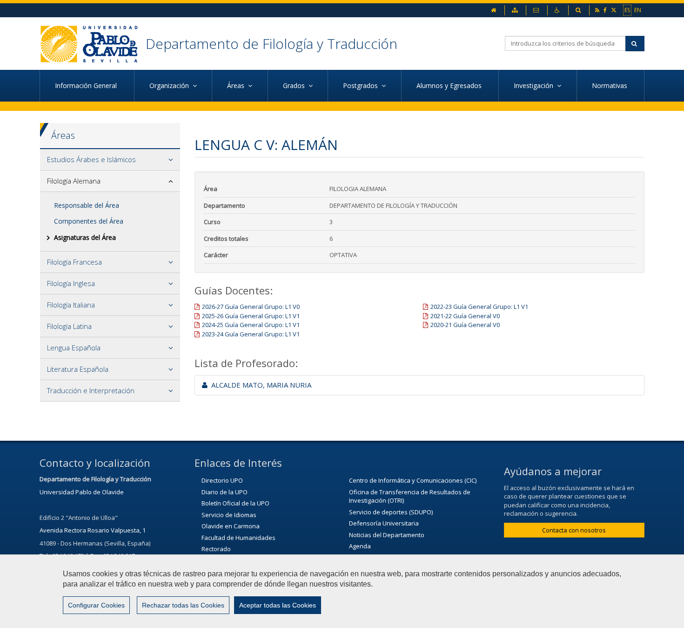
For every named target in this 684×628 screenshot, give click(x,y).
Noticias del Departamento (386, 535)
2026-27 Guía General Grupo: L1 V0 (251, 306)
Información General (87, 85)
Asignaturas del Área (85, 237)
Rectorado (216, 549)
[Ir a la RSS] (598, 10)
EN (637, 10)
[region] (342, 591)
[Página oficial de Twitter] (614, 10)
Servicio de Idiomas (228, 515)
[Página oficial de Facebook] (606, 10)
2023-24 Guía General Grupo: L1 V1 (251, 334)
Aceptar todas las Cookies (277, 605)
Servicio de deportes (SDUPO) (391, 512)
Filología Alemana (74, 180)
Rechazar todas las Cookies (183, 605)
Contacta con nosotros (574, 530)
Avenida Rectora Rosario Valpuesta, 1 (93, 530)
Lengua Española (74, 347)
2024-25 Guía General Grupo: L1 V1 (251, 325)
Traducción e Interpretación (90, 390)
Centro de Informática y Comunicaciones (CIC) (412, 480)
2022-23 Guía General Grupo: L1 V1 (479, 306)
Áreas (63, 135)
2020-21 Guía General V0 (465, 325)
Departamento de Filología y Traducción (271, 43)
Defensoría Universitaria (384, 523)
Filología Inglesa (71, 283)
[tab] (110, 160)
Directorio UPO (222, 480)
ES (627, 10)
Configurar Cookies (96, 605)
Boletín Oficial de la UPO (235, 503)
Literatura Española (77, 369)
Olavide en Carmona (230, 526)
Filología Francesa (74, 261)
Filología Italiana (71, 304)
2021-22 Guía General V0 (465, 316)
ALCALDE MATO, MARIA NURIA (259, 384)
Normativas (610, 85)
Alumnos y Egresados (449, 85)
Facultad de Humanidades (238, 537)
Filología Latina (69, 326)
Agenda (360, 546)
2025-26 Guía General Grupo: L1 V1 (251, 316)
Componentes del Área (88, 221)
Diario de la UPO (224, 492)
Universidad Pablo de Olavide (82, 492)
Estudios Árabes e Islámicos (91, 159)
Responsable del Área (86, 205)
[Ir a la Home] (93, 43)
